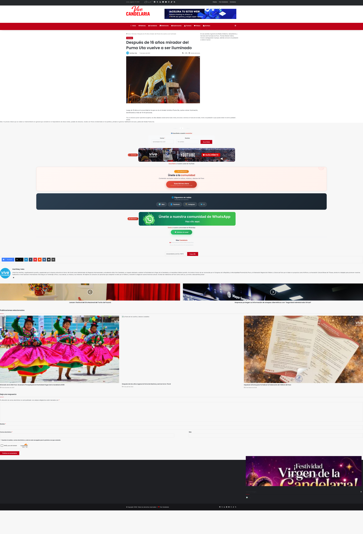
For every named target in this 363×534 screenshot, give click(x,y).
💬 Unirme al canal (181, 232)
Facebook (175, 204)
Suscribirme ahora (181, 184)
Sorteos (207, 25)
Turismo (188, 25)
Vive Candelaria (223, 2)
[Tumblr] (31, 260)
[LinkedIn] (26, 260)
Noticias (143, 25)
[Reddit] (40, 260)
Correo (162, 138)
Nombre (187, 138)
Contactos (233, 2)
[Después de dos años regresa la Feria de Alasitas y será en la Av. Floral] (181, 349)
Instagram (190, 204)
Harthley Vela (133, 53)
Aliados (215, 2)
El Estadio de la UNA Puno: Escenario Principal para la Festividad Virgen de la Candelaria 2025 (32, 385)
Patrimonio (165, 25)
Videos (198, 25)
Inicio (134, 25)
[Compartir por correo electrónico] (49, 260)
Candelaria (153, 25)
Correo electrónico (6, 432)
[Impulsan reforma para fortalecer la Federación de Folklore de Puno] (303, 349)
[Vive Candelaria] (138, 11)
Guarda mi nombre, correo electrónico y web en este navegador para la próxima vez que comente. (31, 440)
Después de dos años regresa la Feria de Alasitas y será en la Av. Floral (146, 384)
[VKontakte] (44, 260)
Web (161, 204)
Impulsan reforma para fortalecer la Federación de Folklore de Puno (267, 385)
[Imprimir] (53, 260)
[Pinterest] (35, 260)
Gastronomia (177, 25)
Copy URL (193, 254)
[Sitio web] (13, 277)
